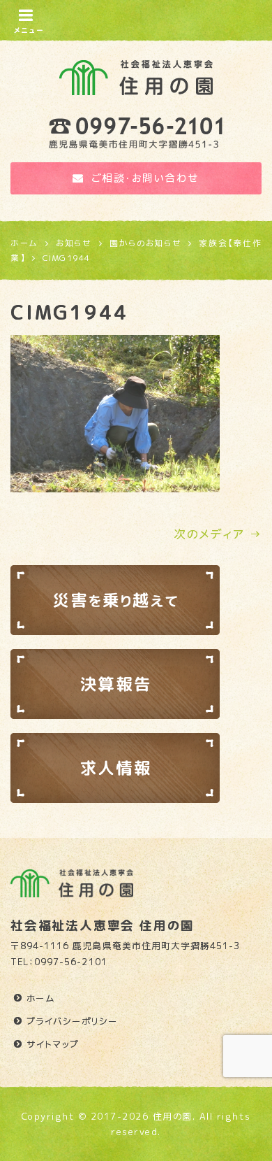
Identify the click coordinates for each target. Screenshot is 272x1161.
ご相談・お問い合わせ (145, 178)
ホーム (41, 998)
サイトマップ (53, 1044)
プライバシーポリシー (72, 1021)
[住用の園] (136, 74)
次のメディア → (218, 534)
